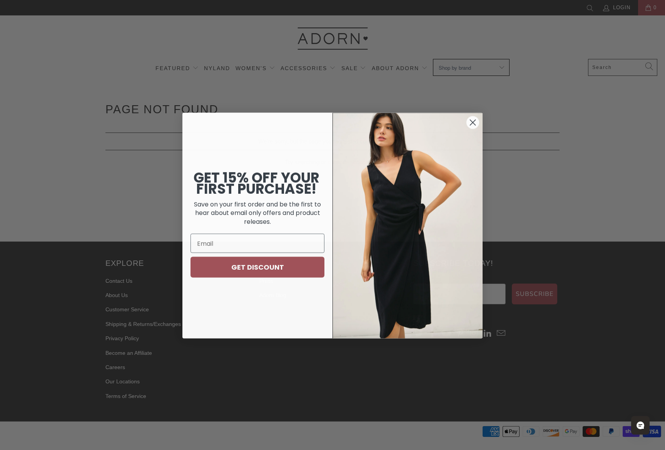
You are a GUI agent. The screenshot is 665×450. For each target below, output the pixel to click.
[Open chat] (640, 425)
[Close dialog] (473, 122)
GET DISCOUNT (257, 266)
